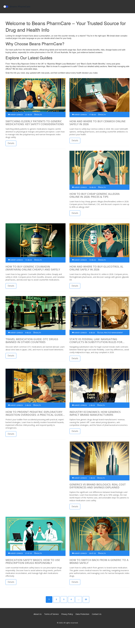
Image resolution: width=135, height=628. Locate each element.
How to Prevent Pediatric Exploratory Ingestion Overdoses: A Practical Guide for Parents (34, 413)
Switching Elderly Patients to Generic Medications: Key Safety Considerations (35, 123)
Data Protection (82, 614)
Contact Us (96, 614)
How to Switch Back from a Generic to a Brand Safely (98, 561)
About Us (38, 614)
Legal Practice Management (111, 333)
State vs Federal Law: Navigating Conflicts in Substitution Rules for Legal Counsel (95, 341)
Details (11, 143)
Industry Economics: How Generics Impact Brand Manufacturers (95, 413)
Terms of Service (51, 614)
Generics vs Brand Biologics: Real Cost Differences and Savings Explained (97, 486)
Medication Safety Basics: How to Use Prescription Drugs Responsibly (33, 561)
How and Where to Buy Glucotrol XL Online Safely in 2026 (96, 268)
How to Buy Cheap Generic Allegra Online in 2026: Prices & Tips (94, 195)
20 (86, 599)
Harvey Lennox (16, 115)
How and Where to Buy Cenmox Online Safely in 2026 (97, 123)
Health (39, 115)
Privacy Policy (67, 614)
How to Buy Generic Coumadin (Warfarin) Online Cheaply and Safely (33, 268)
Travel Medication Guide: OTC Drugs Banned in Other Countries (32, 341)
